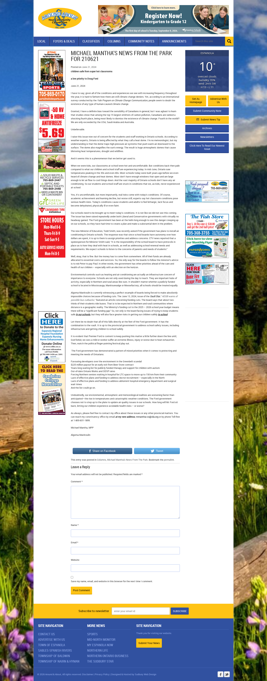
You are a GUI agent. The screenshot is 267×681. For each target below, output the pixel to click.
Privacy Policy (102, 674)
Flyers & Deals (64, 41)
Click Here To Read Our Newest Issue (207, 147)
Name (75, 525)
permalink (169, 459)
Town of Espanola (51, 645)
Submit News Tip (210, 119)
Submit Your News (149, 643)
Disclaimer (87, 674)
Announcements (174, 41)
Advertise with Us (218, 100)
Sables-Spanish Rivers (55, 650)
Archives (207, 128)
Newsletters (207, 137)
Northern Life (97, 650)
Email (74, 542)
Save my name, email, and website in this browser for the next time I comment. (112, 581)
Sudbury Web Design (145, 674)
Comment (77, 481)
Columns (114, 41)
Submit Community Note (207, 110)
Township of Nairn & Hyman (58, 661)
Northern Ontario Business (107, 656)
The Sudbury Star (100, 661)
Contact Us (46, 634)
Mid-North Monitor (101, 639)
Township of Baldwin (54, 656)
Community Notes (141, 41)
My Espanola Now (100, 645)
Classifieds (91, 41)
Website (75, 559)
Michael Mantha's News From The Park (127, 459)
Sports (92, 634)
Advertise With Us (51, 639)
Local (41, 41)
